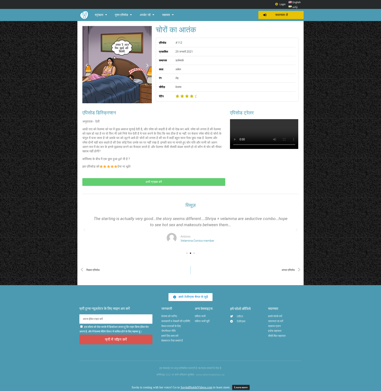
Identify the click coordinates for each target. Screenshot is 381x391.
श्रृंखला (99, 15)
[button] (281, 15)
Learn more (241, 387)
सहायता (166, 15)
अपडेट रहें (145, 15)
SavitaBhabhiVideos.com (196, 387)
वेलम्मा (178, 87)
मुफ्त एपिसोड (121, 15)
